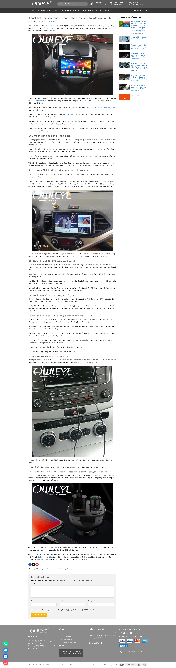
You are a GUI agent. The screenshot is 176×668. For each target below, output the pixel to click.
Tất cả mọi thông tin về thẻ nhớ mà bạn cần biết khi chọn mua (139, 47)
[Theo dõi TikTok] (124, 633)
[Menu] (138, 10)
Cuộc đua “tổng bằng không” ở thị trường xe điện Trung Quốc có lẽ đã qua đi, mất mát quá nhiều (139, 67)
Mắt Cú (31, 26)
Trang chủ (31, 10)
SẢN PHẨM (41, 10)
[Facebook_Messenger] (5, 650)
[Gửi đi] (86, 3)
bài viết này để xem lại (65, 569)
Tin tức (84, 10)
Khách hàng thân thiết (72, 10)
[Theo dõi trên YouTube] (131, 633)
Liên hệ (106, 10)
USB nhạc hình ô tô (69, 114)
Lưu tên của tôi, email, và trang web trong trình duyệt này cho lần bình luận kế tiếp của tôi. (64, 610)
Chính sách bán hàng (95, 10)
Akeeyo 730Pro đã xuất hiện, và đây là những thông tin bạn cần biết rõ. (138, 56)
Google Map (87, 142)
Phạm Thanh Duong (50, 21)
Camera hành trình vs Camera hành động (139, 38)
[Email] (5, 662)
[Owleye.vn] (41, 4)
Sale (61, 10)
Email (62, 601)
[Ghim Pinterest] (37, 564)
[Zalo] (5, 656)
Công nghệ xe (50, 569)
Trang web (91, 601)
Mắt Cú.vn (49, 557)
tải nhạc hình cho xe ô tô (37, 101)
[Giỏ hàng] (147, 10)
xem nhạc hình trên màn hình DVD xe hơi (100, 107)
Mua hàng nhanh (52, 10)
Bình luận (34, 584)
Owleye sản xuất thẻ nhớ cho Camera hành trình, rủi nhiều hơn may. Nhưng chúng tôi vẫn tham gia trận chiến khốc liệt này (139, 26)
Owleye (88, 98)
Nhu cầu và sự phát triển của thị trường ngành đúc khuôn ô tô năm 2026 (139, 78)
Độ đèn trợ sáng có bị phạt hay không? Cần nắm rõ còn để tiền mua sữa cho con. (139, 88)
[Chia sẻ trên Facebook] (30, 564)
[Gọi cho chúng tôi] (128, 633)
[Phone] (5, 644)
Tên (32, 601)
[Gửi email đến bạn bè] (33, 564)
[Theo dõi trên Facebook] (121, 633)
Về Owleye (135, 95)
